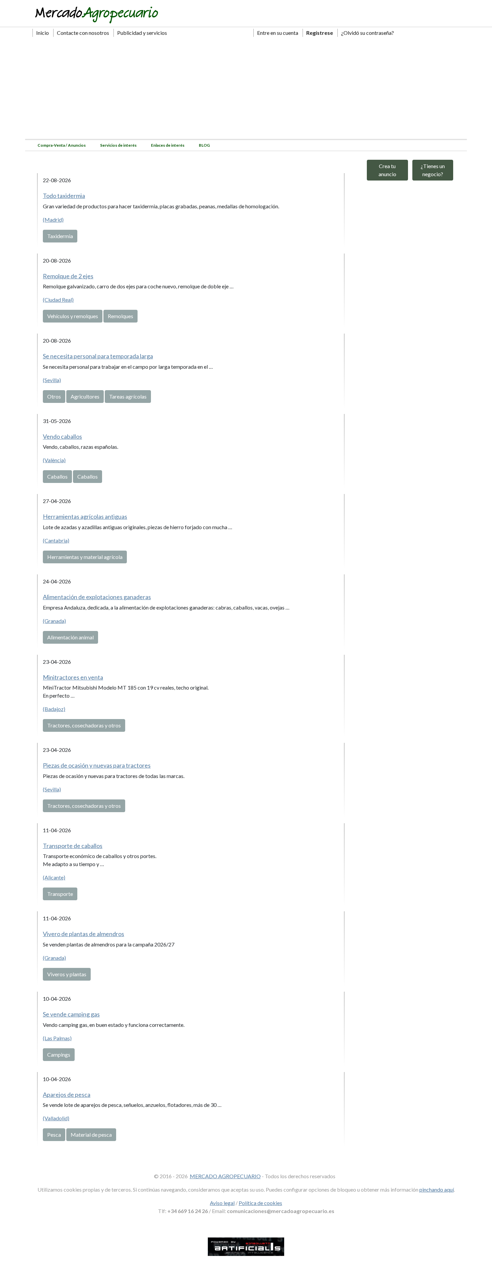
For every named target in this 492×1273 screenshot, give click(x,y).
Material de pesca (91, 1134)
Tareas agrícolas (128, 396)
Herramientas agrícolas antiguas (85, 516)
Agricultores (85, 396)
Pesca (54, 1134)
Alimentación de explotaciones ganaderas (97, 596)
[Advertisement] (246, 89)
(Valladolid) (56, 1118)
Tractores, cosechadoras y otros (84, 725)
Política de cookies (260, 1203)
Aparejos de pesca (66, 1094)
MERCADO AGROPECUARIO (225, 1176)
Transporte (60, 894)
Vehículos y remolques (72, 316)
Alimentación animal (70, 637)
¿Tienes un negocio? (433, 170)
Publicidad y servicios (142, 32)
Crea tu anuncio (387, 170)
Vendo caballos (62, 436)
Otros (54, 396)
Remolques (120, 316)
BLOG (204, 145)
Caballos (57, 476)
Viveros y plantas (66, 974)
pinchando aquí (436, 1189)
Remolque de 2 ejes (68, 276)
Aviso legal (222, 1203)
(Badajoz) (54, 709)
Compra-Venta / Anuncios (61, 145)
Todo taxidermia (64, 195)
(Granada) (54, 621)
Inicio (42, 32)
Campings (58, 1054)
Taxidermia (60, 236)
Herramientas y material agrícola (84, 557)
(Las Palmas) (57, 1038)
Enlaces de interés (167, 145)
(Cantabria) (56, 540)
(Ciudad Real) (58, 299)
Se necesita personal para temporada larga (98, 356)
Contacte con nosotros (83, 32)
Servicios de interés (118, 145)
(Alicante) (54, 877)
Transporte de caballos (72, 845)
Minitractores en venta (73, 677)
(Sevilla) (52, 380)
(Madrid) (53, 219)
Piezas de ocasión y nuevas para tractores (97, 765)
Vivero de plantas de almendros (83, 933)
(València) (54, 460)
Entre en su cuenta (277, 32)
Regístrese (319, 32)
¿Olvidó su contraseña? (367, 32)
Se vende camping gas (71, 1014)
